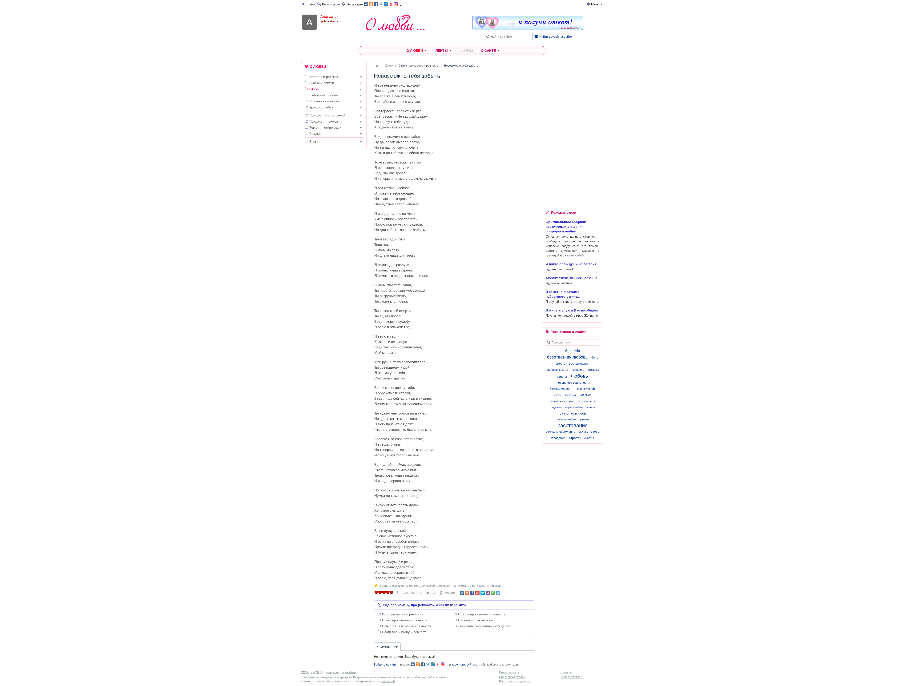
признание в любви (573, 413)
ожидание (555, 407)
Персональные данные (514, 681)
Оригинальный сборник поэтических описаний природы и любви (566, 226)
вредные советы (557, 369)
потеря (591, 407)
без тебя (414, 585)
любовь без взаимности (572, 382)
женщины (593, 369)
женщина (578, 369)
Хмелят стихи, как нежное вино (571, 278)
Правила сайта (509, 672)
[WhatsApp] (493, 593)
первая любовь (574, 407)
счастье (589, 438)
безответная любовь (567, 357)
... (400, 4)
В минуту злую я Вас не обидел (572, 310)
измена (383, 585)
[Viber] (488, 593)
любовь (579, 376)
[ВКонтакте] (462, 593)
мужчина (570, 395)
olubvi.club (388, 681)
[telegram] (498, 593)
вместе (560, 363)
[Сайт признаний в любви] (527, 29)
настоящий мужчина (562, 401)
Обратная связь (571, 677)
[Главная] (377, 66)
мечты (557, 395)
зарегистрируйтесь (464, 664)
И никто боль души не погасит (571, 264)
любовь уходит (585, 389)
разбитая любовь (455, 585)
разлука (584, 419)
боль (594, 357)
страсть (575, 438)
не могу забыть (478, 585)
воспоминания (579, 363)
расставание (398, 585)
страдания (557, 438)
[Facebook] (472, 593)
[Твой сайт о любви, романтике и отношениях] (395, 22)
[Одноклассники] (467, 593)
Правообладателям (512, 677)
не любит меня (587, 401)
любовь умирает (561, 389)
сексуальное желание (560, 431)
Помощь (566, 672)
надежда (495, 585)
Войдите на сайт (385, 664)
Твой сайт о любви (340, 672)
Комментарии (387, 647)
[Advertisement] (334, 222)
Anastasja (328, 16)
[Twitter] (482, 593)
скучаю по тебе (432, 585)
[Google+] (477, 593)
